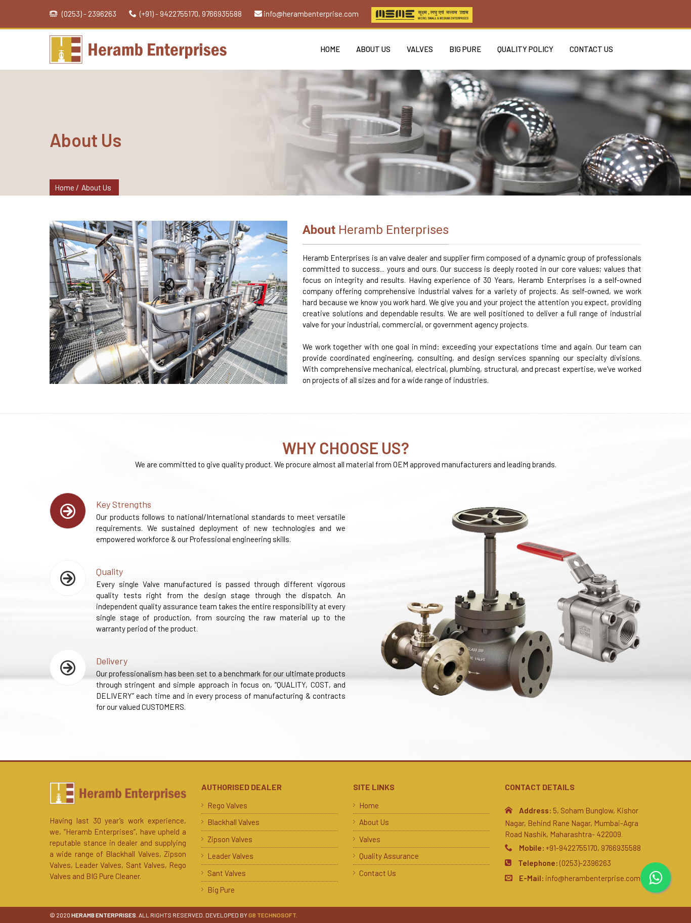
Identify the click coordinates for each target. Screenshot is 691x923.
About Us (373, 49)
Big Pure (465, 49)
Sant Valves (226, 873)
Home (330, 49)
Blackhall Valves (233, 822)
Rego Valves (227, 805)
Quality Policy (525, 49)
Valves (420, 49)
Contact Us (591, 49)
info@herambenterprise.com (311, 13)
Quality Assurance (389, 855)
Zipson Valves (229, 839)
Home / (67, 187)
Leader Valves (230, 855)
